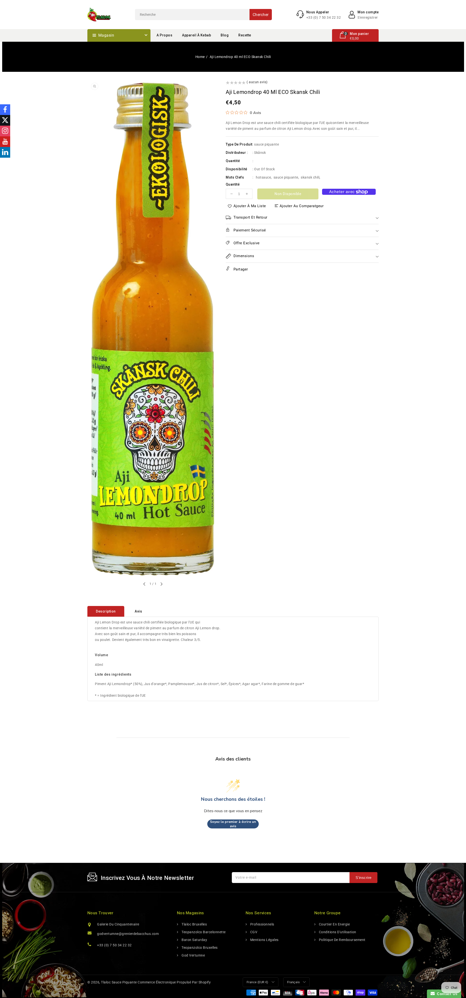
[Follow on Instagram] (5, 131)
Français (293, 982)
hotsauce (263, 177)
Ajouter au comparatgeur (302, 206)
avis (138, 611)
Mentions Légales (264, 940)
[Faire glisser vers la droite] (161, 584)
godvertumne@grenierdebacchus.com (128, 934)
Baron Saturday (194, 940)
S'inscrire (364, 877)
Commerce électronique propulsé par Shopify (174, 982)
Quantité (233, 184)
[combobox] (203, 14)
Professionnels (261, 924)
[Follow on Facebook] (5, 109)
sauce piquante (286, 177)
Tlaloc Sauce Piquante (119, 982)
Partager (240, 269)
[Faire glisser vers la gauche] (144, 584)
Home (200, 57)
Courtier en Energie (334, 924)
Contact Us (446, 994)
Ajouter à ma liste (249, 206)
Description (106, 611)
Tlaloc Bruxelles (194, 924)
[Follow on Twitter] (5, 120)
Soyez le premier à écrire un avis (233, 823)
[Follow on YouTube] (5, 141)
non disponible (288, 194)
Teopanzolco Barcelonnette (203, 932)
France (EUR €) (257, 982)
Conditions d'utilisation (337, 932)
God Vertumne (193, 955)
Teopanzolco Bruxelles (199, 947)
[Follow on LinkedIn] (5, 152)
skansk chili (310, 177)
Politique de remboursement (342, 940)
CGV (253, 932)
